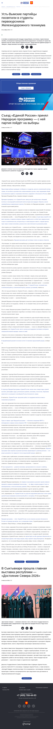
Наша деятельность (10, 6)
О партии (4, 687)
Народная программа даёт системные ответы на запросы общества (31, 240)
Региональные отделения (42, 687)
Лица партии (22, 687)
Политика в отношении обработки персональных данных (26, 716)
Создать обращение (26, 88)
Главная (3, 6)
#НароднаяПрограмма (32, 561)
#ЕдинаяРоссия (19, 561)
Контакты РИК (5, 689)
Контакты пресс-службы (24, 689)
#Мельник (16, 74)
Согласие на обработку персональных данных (26, 717)
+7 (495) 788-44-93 (26, 695)
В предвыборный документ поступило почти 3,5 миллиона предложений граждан (22, 340)
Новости (18, 6)
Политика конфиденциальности (26, 715)
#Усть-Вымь (25, 74)
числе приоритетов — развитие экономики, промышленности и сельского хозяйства (24, 467)
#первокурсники (36, 74)
